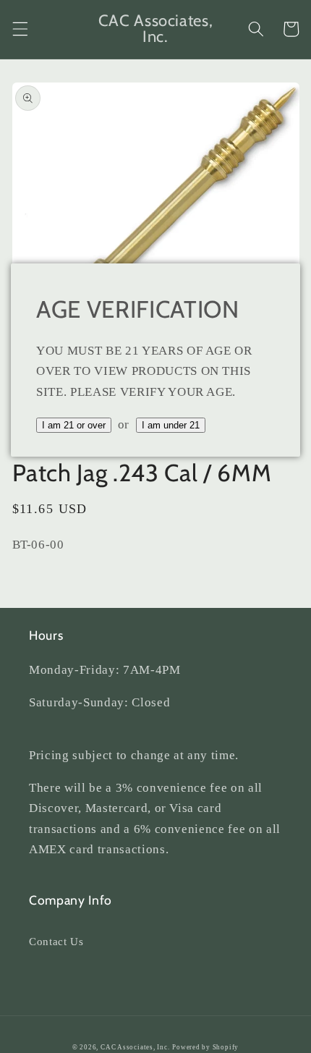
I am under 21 (171, 425)
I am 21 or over (74, 425)
